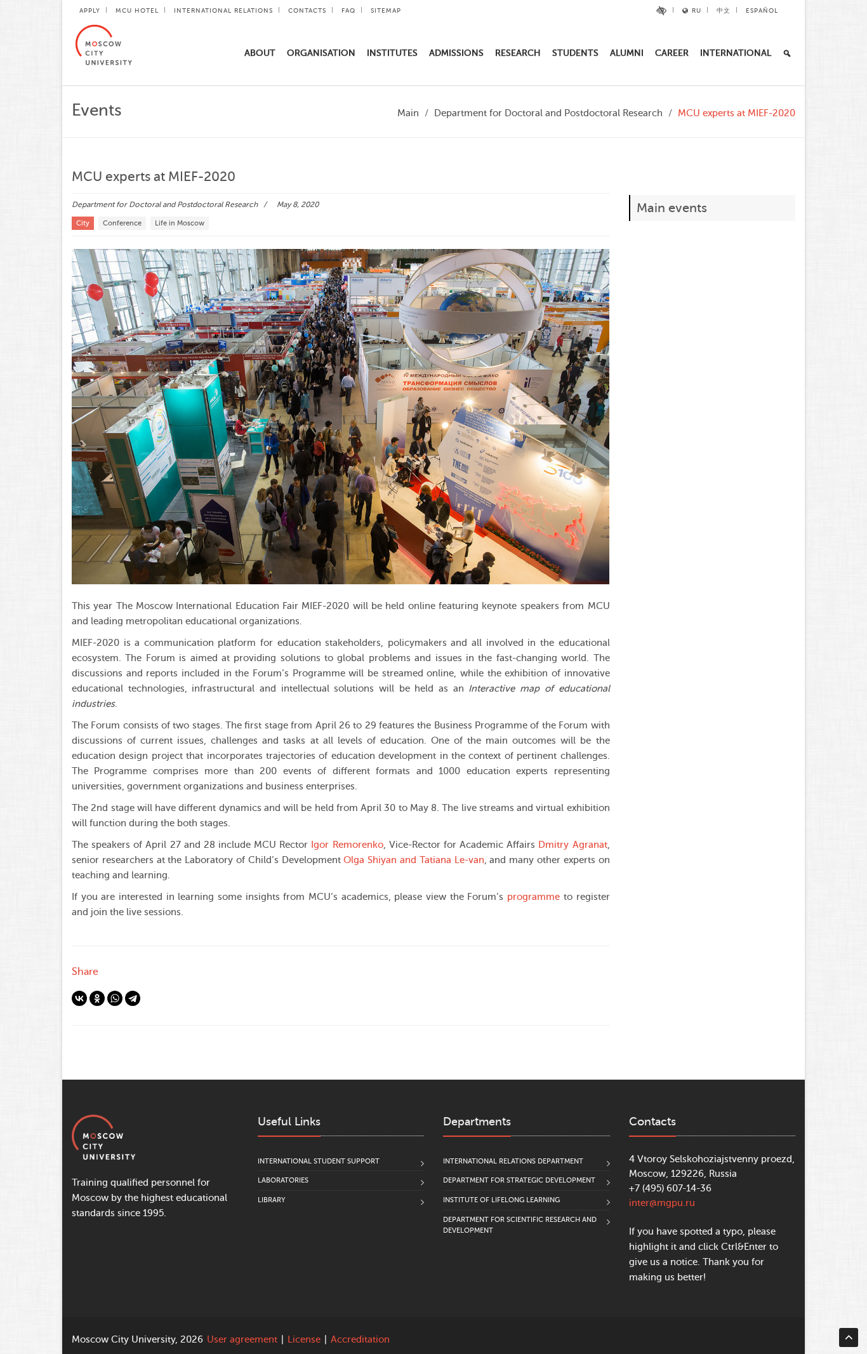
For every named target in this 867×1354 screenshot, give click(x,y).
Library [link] (272, 1200)
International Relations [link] (223, 10)
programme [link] (533, 897)
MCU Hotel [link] (137, 10)
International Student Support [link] (319, 1161)
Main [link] (408, 113)
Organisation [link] (321, 53)
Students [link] (575, 53)
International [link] (735, 53)
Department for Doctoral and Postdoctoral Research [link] (548, 113)
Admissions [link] (456, 53)
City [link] (82, 223)
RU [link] (696, 10)
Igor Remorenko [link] (347, 845)
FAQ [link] (348, 10)
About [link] (259, 53)
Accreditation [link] (360, 1339)
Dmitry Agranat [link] (572, 845)
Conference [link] (122, 223)
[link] (661, 10)
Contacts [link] (307, 10)
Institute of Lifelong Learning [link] (501, 1200)
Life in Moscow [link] (179, 223)
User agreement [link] (242, 1339)
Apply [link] (89, 10)
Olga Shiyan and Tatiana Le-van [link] (413, 860)
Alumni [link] (627, 53)
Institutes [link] (392, 53)
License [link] (304, 1339)
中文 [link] (724, 10)
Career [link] (672, 53)
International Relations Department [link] (513, 1161)
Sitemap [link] (386, 10)
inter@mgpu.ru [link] (662, 1203)
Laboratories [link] (283, 1180)
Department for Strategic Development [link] (519, 1180)
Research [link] (518, 53)
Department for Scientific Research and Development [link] (520, 1225)
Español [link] (762, 10)
